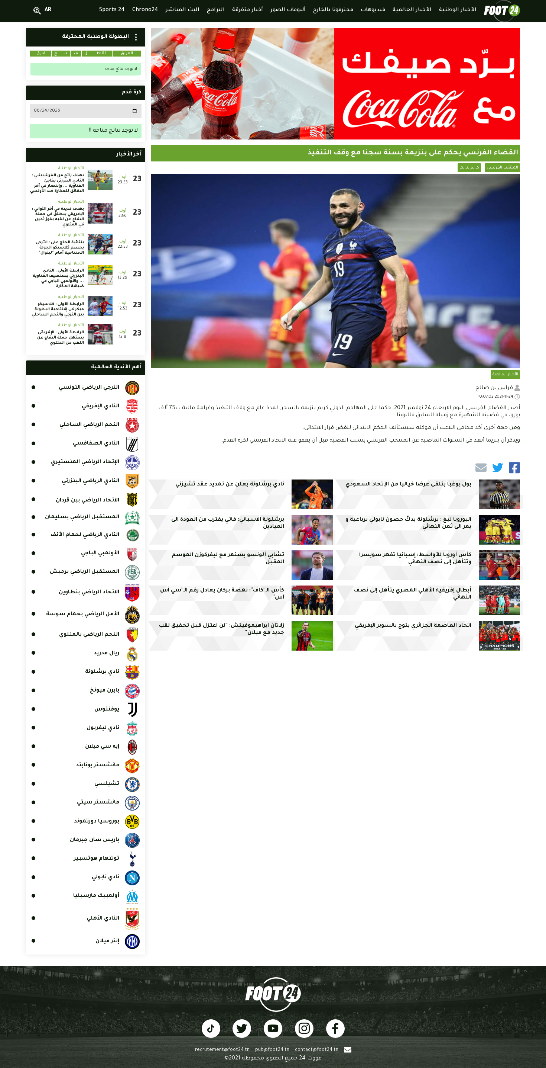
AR (48, 10)
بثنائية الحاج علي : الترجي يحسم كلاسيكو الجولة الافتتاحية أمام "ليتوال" (60, 247)
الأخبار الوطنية (71, 168)
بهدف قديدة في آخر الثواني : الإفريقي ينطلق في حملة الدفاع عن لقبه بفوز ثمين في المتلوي (58, 217)
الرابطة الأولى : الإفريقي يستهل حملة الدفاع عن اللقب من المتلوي (60, 337)
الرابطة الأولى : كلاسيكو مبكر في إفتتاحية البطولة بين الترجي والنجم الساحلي (58, 309)
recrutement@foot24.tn (222, 1050)
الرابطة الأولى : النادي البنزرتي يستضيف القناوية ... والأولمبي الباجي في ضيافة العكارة (58, 279)
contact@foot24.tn (316, 1050)
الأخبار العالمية (505, 374)
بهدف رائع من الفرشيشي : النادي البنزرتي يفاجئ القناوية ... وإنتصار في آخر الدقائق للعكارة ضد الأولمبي (57, 183)
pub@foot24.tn (272, 1050)
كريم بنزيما (469, 168)
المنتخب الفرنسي (502, 168)
